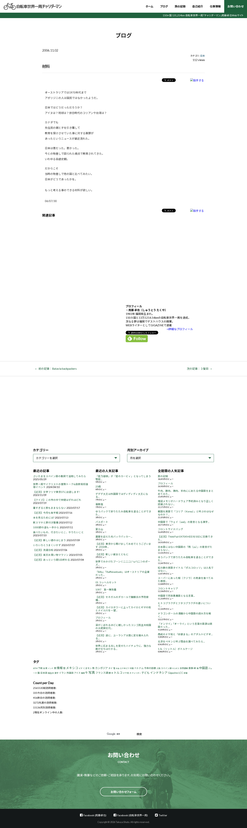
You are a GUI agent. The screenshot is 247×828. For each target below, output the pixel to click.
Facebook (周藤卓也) (95, 815)
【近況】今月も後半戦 (45, 512)
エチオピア (124, 668)
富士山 (99, 529)
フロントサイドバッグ (170, 529)
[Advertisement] (123, 258)
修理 (185, 673)
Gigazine (173, 672)
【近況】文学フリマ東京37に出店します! (56, 492)
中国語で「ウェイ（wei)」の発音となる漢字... (183, 522)
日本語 (43, 673)
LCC (180, 672)
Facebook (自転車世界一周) (132, 815)
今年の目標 (150, 668)
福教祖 (99, 504)
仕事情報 (215, 6)
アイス (77, 673)
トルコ (118, 672)
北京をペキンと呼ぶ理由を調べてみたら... (181, 641)
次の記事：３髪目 (197, 368)
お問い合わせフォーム (124, 791)
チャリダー (136, 673)
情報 (60, 668)
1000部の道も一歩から (46, 527)
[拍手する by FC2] (197, 80)
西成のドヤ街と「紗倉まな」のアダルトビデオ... (185, 634)
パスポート (101, 522)
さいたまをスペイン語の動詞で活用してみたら (59, 476)
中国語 (203, 668)
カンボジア (101, 668)
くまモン (87, 668)
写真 (91, 672)
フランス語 (101, 672)
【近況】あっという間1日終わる (51, 559)
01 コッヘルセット (106, 582)
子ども (145, 672)
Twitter (163, 815)
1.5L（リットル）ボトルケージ (175, 648)
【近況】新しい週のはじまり (49, 540)
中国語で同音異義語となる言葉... (176, 595)
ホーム (149, 6)
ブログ (164, 6)
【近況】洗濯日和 (43, 550)
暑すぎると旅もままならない (49, 507)
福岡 (83, 673)
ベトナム (139, 668)
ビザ (80, 668)
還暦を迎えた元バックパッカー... (113, 536)
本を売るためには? (43, 517)
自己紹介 (197, 6)
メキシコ (72, 668)
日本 (202, 55)
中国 (132, 668)
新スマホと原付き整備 (45, 522)
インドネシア (158, 672)
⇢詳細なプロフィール (179, 329)
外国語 (70, 673)
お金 (118, 668)
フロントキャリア (168, 588)
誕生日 (51, 673)
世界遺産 (184, 668)
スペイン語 (166, 668)
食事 (190, 668)
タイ (110, 668)
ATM (35, 668)
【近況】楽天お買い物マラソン (51, 554)
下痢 (40, 668)
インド (50, 668)
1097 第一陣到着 (105, 589)
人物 (158, 668)
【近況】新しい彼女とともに (111, 554)
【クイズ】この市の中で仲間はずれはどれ (57, 499)
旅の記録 (180, 6)
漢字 (56, 673)
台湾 (45, 668)
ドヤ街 (126, 673)
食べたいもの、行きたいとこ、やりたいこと (58, 532)
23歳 (98, 486)
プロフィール (103, 617)
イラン (62, 672)
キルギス (175, 668)
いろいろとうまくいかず (47, 545)
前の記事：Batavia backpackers (58, 368)
